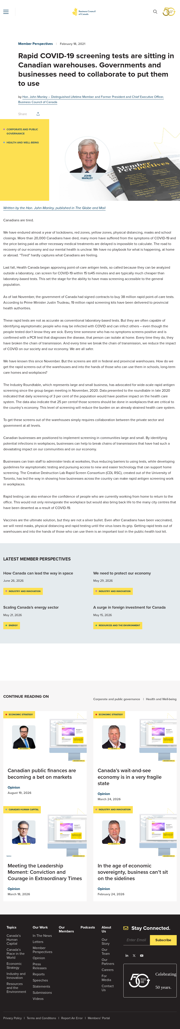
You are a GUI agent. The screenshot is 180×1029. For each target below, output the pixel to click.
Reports (39, 974)
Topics (11, 927)
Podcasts (88, 927)
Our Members (66, 929)
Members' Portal (99, 1018)
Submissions (42, 992)
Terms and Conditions (41, 1018)
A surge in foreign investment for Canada (130, 607)
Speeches (40, 980)
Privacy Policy (12, 1018)
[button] (6, 12)
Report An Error (72, 1018)
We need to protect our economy (122, 573)
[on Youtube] (142, 955)
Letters (38, 941)
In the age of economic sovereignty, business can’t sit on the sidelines (133, 872)
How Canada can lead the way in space (38, 573)
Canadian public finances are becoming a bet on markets (42, 773)
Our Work (40, 927)
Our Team (106, 951)
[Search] (155, 12)
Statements (41, 986)
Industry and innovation (25, 591)
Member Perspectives (35, 43)
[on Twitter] (134, 955)
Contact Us (108, 987)
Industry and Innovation (16, 975)
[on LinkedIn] (127, 955)
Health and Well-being (23, 142)
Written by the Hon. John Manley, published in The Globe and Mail (54, 207)
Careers (107, 969)
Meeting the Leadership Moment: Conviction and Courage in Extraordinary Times (45, 872)
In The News (42, 935)
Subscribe (163, 940)
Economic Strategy (21, 714)
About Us (106, 929)
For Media (106, 977)
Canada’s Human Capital (14, 939)
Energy (13, 625)
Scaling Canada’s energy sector (31, 607)
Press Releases (40, 966)
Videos (38, 998)
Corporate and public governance (22, 131)
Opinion (14, 787)
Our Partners (108, 961)
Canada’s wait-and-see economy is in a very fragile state (130, 776)
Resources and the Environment (119, 625)
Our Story (106, 941)
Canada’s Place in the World (16, 953)
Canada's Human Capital (24, 809)
